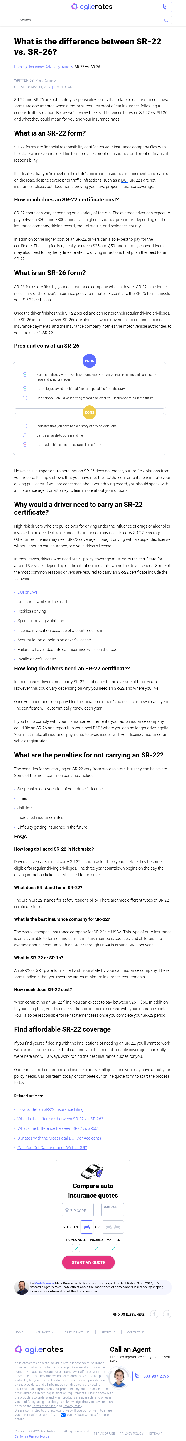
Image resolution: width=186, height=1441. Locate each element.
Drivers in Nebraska (31, 861)
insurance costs (152, 1008)
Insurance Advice (42, 67)
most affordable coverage (122, 1049)
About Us (108, 1332)
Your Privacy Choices (81, 1415)
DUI (124, 180)
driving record (63, 225)
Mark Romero (44, 1283)
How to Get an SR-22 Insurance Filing (50, 1109)
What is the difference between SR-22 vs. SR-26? (60, 1118)
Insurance (43, 1332)
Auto (65, 67)
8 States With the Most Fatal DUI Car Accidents (59, 1138)
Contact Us (136, 1332)
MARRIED (113, 1240)
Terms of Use (104, 1433)
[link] (164, 7)
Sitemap (155, 1433)
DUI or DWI (27, 592)
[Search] (166, 20)
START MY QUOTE (88, 1262)
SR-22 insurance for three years (97, 861)
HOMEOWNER (76, 1240)
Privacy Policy (72, 1406)
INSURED (96, 1240)
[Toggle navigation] (20, 7)
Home (19, 67)
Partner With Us (77, 1332)
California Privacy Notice (32, 1436)
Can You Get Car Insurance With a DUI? (52, 1147)
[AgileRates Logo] (91, 7)
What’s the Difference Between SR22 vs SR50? (58, 1128)
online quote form (118, 1076)
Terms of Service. (44, 1406)
